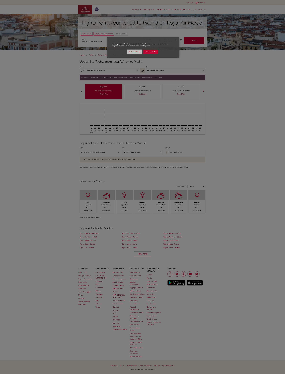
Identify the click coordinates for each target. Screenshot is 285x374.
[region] (143, 47)
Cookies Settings (134, 52)
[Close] (176, 40)
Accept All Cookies (151, 52)
